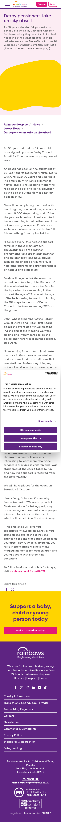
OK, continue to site (30, 430)
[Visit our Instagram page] (27, 687)
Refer (53, 4)
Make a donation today (30, 630)
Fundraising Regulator (18, 709)
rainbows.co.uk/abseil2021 (27, 571)
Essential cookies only (30, 446)
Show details (45, 421)
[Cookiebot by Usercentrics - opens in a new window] (45, 374)
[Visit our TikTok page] (45, 687)
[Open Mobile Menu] (7, 4)
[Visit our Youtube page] (39, 687)
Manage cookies (28, 438)
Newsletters (12, 722)
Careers (9, 715)
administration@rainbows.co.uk (30, 782)
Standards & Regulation (20, 741)
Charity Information (17, 696)
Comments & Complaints (20, 728)
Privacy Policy (13, 735)
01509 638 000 (30, 779)
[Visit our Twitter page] (12, 589)
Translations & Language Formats (26, 703)
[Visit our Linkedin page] (33, 687)
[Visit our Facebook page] (6, 589)
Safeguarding (13, 748)
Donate (42, 4)
